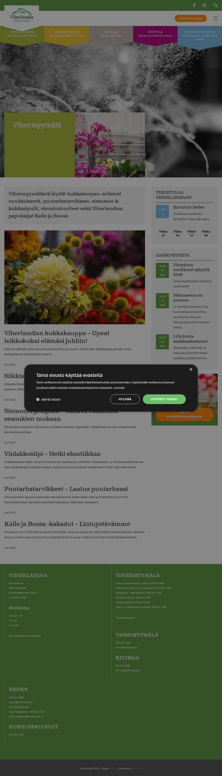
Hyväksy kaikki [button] (164, 399)
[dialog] (111, 388)
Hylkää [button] (125, 399)
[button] (48, 399)
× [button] (190, 369)
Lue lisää (119, 387)
